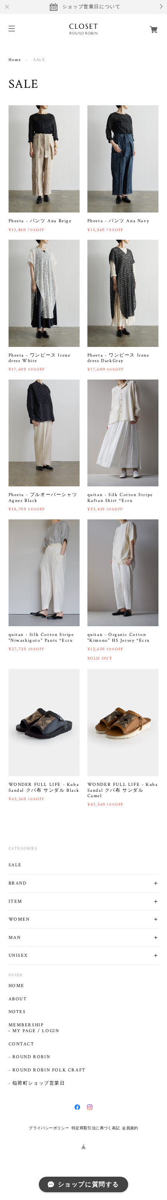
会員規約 (130, 1128)
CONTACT (22, 1044)
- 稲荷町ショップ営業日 (37, 1083)
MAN (15, 937)
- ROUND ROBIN (29, 1057)
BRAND (18, 883)
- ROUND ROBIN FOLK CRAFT (47, 1070)
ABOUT (18, 999)
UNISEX (18, 955)
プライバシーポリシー (49, 1128)
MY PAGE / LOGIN (35, 1031)
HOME (16, 986)
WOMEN (19, 919)
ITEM (16, 901)
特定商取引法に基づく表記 (95, 1128)
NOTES (17, 1012)
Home (15, 60)
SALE (15, 865)
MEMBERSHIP (26, 1025)
